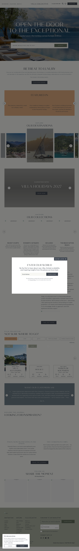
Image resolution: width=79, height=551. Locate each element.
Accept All (22, 545)
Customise (10, 545)
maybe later (59, 259)
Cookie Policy (10, 542)
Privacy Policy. (33, 280)
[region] (16, 541)
